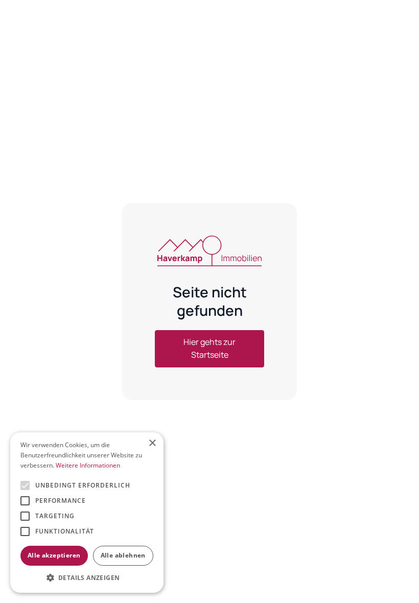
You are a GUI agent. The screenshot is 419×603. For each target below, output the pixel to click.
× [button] (152, 443)
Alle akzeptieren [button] (54, 555)
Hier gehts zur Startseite (209, 348)
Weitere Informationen (88, 465)
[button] (86, 577)
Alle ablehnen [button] (123, 555)
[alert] (87, 512)
